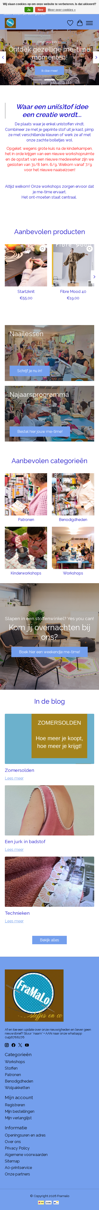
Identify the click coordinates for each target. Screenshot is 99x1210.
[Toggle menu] (89, 23)
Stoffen (11, 1068)
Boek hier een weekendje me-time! (49, 652)
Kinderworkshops (26, 573)
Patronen (26, 519)
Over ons (13, 1141)
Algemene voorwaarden (26, 1154)
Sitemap (12, 1161)
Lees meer (14, 778)
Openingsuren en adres (25, 1135)
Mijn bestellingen (19, 1111)
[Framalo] (10, 23)
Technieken (17, 913)
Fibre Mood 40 (73, 291)
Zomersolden (19, 770)
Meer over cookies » (62, 10)
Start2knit (26, 291)
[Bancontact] (56, 1203)
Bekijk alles (49, 940)
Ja (29, 10)
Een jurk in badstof (25, 841)
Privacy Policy (17, 1148)
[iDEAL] (41, 1203)
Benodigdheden (73, 519)
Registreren (15, 1105)
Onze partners (17, 1174)
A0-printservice (18, 1167)
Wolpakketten (17, 1087)
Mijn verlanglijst (18, 1118)
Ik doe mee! (49, 71)
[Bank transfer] (48, 1203)
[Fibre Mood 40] (73, 265)
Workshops (73, 573)
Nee (40, 10)
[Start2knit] (26, 265)
